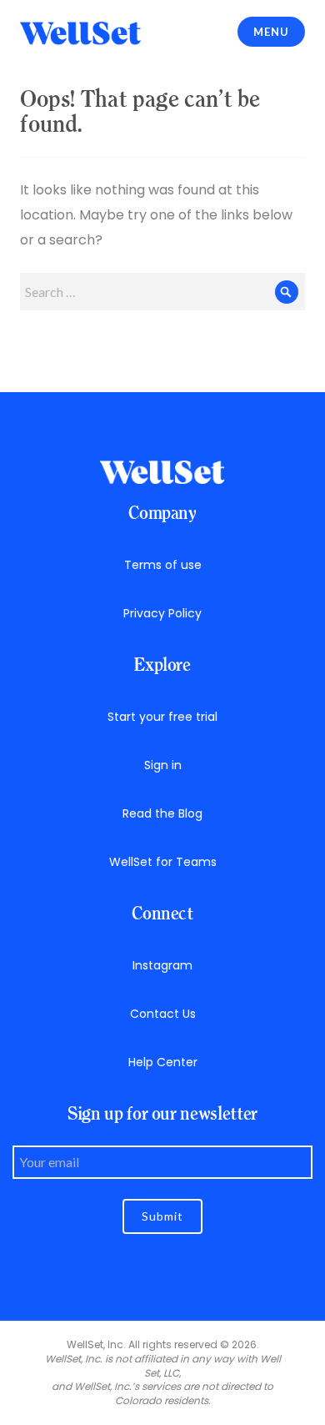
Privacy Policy (162, 613)
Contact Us (163, 1013)
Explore (162, 664)
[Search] (286, 291)
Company (162, 512)
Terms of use (163, 564)
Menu (270, 31)
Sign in (163, 765)
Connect (162, 913)
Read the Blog (162, 813)
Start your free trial (163, 716)
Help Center (163, 1062)
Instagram (162, 965)
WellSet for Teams (163, 861)
